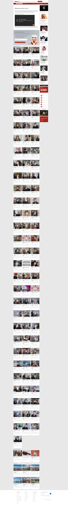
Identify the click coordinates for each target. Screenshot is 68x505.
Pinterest (48, 497)
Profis (25, 1)
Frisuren (22, 1)
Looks (29, 3)
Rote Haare (34, 499)
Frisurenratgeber (26, 493)
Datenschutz (44, 91)
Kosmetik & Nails (25, 3)
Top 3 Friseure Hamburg (19, 499)
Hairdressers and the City (39, 3)
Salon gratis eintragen (19, 3)
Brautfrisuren (26, 498)
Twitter (47, 497)
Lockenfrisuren (34, 500)
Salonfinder (40, 1)
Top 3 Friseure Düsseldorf (19, 498)
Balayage (25, 499)
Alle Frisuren (44, 85)
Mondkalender (33, 1)
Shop (36, 1)
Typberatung (33, 3)
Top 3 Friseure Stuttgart (19, 500)
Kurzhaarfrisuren (34, 493)
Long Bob (26, 501)
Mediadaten (18, 501)
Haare (27, 1)
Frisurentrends (26, 494)
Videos (45, 3)
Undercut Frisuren (34, 501)
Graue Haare (34, 498)
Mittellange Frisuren (35, 494)
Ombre (25, 500)
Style (29, 1)
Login (17, 502)
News (17, 494)
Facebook (45, 497)
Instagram (50, 497)
